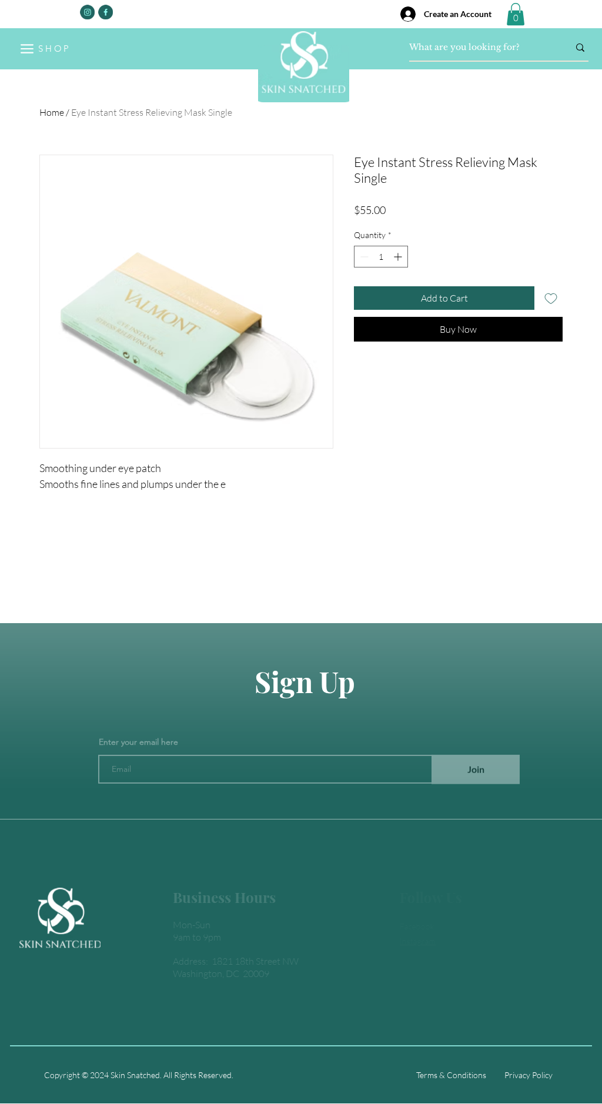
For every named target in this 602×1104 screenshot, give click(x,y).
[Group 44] (87, 12)
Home (51, 112)
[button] (515, 14)
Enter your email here (138, 724)
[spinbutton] (381, 256)
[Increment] (399, 256)
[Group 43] (105, 12)
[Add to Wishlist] (551, 298)
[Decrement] (363, 256)
